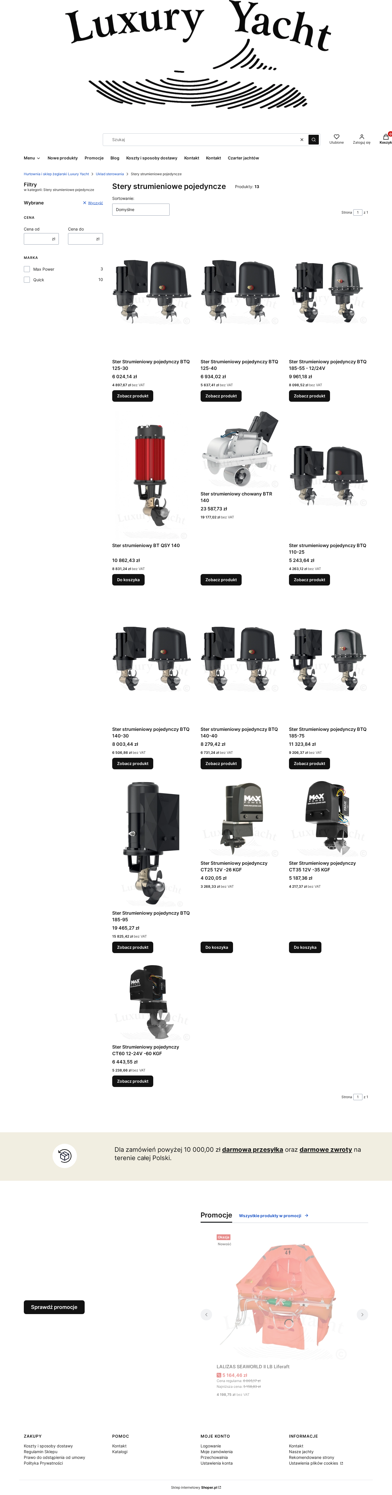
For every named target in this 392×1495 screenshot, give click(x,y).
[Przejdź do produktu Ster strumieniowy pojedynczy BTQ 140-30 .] (151, 659)
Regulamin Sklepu (40, 1451)
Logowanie (211, 1445)
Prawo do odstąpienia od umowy (54, 1457)
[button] (313, 140)
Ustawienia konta (217, 1463)
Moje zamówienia (217, 1451)
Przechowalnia (214, 1457)
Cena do (76, 229)
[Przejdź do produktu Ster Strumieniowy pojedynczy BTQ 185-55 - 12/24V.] (328, 291)
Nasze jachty (301, 1451)
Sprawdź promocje (54, 1307)
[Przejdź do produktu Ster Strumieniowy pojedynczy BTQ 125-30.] (151, 291)
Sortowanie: (123, 198)
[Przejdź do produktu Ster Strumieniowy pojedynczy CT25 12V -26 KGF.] (240, 818)
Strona (346, 212)
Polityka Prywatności (43, 1463)
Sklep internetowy (194, 1487)
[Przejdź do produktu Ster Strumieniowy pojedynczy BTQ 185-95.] (151, 842)
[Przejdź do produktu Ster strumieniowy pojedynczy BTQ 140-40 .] (240, 659)
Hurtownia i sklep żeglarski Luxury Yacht (56, 174)
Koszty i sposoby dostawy (48, 1445)
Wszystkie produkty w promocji (270, 1215)
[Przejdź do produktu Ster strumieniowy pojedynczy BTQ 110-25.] (328, 475)
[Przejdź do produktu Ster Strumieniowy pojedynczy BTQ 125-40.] (240, 291)
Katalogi (119, 1451)
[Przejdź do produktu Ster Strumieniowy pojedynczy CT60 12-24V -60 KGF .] (151, 1001)
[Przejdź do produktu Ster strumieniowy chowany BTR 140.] (240, 449)
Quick (38, 279)
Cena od (32, 229)
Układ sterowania (110, 174)
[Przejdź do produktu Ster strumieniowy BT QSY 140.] (151, 475)
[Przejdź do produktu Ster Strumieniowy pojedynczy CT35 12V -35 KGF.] (328, 818)
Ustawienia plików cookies (314, 1463)
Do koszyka (128, 579)
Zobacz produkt (132, 395)
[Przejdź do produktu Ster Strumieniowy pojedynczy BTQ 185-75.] (328, 659)
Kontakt (119, 1445)
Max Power (43, 269)
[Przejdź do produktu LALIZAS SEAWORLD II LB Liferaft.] (284, 1296)
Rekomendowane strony (311, 1457)
